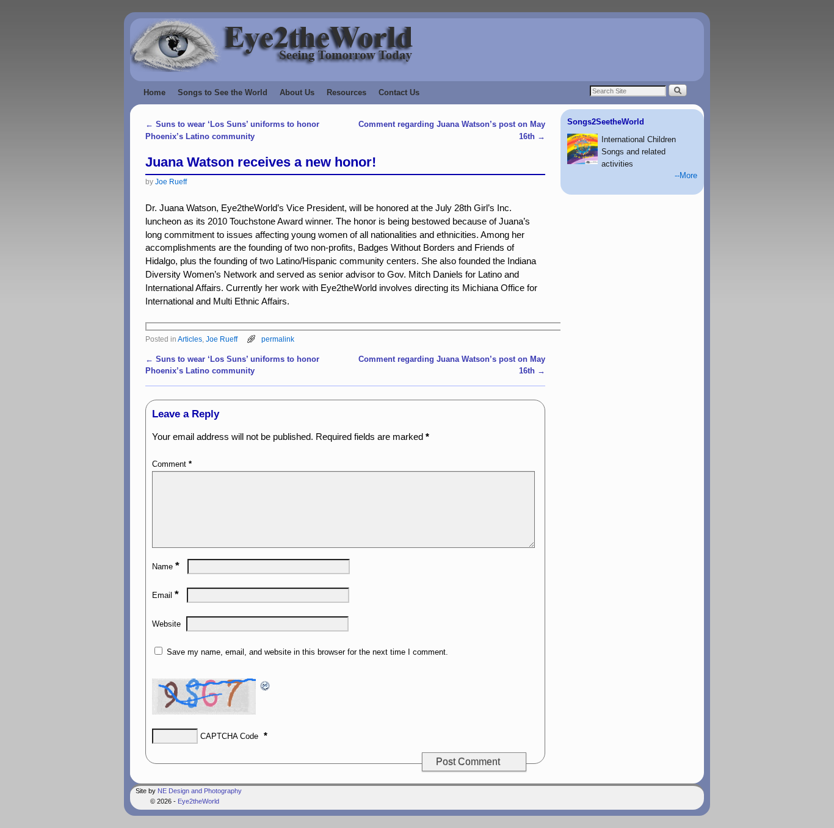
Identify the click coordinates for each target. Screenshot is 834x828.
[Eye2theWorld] (417, 45)
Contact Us (399, 92)
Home (154, 92)
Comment (172, 464)
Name (165, 566)
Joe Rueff (171, 181)
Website (166, 623)
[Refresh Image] (265, 684)
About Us (297, 92)
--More (686, 175)
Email (165, 595)
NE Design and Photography (200, 790)
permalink (277, 339)
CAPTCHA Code (229, 736)
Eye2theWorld (198, 801)
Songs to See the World (222, 92)
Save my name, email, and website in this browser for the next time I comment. (307, 652)
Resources (346, 92)
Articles (190, 339)
